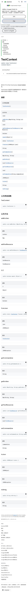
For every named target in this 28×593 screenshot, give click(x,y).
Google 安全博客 (5, 552)
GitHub (2, 539)
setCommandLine (7, 174)
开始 (14, 21)
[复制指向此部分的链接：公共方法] (9, 214)
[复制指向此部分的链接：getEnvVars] (10, 381)
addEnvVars (6, 119)
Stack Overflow (4, 577)
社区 (10, 584)
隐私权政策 (23, 584)
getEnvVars (6, 159)
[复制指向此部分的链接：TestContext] (10, 200)
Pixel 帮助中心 (4, 568)
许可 (19, 584)
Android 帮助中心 (5, 565)
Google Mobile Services (6, 574)
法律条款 (14, 584)
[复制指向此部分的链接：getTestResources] (14, 405)
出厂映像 (3, 535)
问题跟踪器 (3, 579)
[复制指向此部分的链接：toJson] (7, 454)
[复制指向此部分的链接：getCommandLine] (14, 358)
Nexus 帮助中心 (4, 570)
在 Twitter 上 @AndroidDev (7, 548)
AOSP (2, 36)
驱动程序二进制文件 (5, 537)
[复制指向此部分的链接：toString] (7, 490)
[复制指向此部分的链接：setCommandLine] (14, 428)
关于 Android (4, 584)
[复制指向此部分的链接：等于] (5, 270)
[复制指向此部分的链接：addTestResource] (14, 244)
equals (4, 137)
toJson (4, 181)
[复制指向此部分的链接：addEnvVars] (10, 218)
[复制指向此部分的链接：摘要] (6, 97)
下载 (2, 530)
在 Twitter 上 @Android (6, 546)
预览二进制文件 (4, 533)
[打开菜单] (2, 1)
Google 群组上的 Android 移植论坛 (9, 559)
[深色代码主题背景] (26, 205)
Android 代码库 (4, 526)
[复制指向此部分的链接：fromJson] (9, 308)
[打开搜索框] (19, 2)
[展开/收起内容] (7, 40)
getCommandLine (7, 152)
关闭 (14, 16)
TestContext (6, 106)
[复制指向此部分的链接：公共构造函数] (12, 196)
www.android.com (5, 572)
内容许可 (15, 515)
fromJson (5, 144)
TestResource (16, 128)
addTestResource (7, 128)
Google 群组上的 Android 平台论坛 (9, 555)
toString (5, 189)
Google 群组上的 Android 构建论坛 (9, 557)
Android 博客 (4, 550)
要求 (2, 528)
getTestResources (7, 166)
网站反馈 (4, 587)
